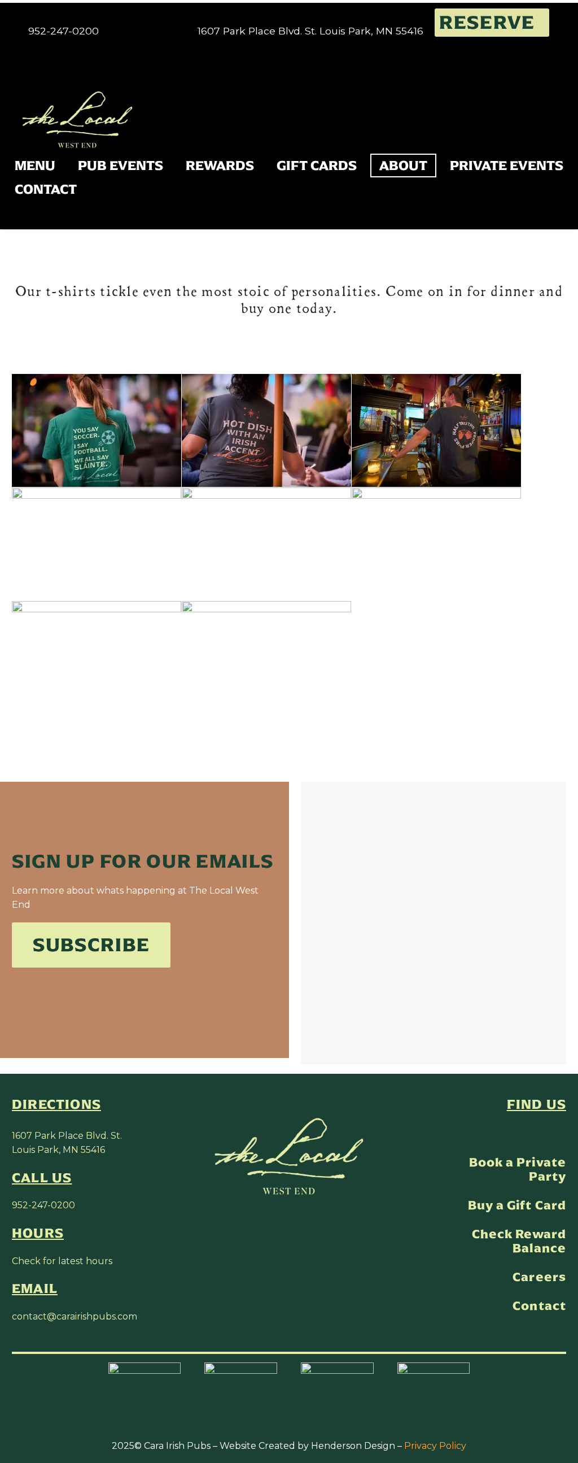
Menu (35, 165)
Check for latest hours (62, 1261)
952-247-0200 (43, 1205)
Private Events (506, 165)
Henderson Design (353, 1445)
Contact (46, 189)
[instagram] (560, 1131)
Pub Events (120, 165)
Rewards (220, 165)
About (403, 165)
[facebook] (536, 1131)
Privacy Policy (435, 1445)
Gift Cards (317, 165)
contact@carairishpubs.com (74, 1316)
